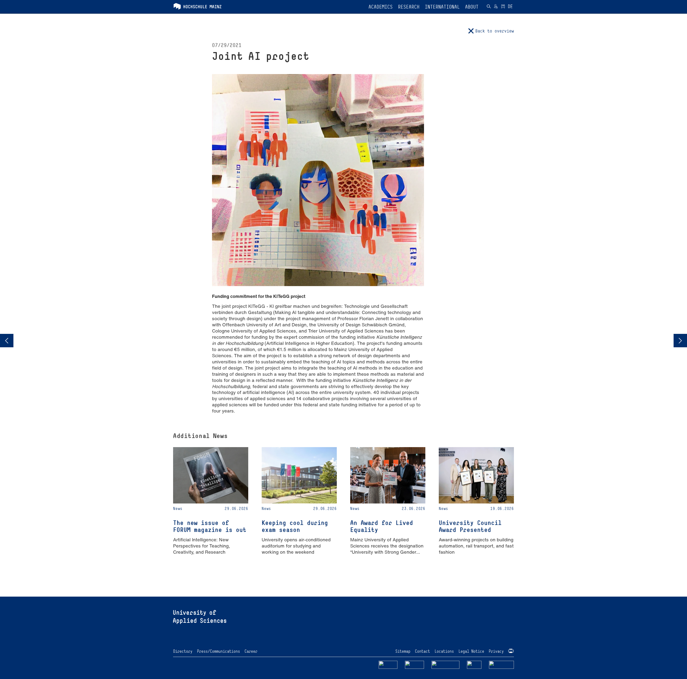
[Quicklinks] (503, 7)
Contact (422, 651)
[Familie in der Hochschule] (501, 664)
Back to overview (494, 31)
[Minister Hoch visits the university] (6, 340)
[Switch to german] (510, 7)
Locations (444, 651)
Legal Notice (471, 651)
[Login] (495, 7)
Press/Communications (218, 651)
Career (250, 651)
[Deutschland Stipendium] (388, 664)
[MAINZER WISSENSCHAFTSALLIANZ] (446, 664)
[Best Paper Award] (680, 340)
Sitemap (402, 651)
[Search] (488, 7)
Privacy (496, 651)
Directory (182, 651)
